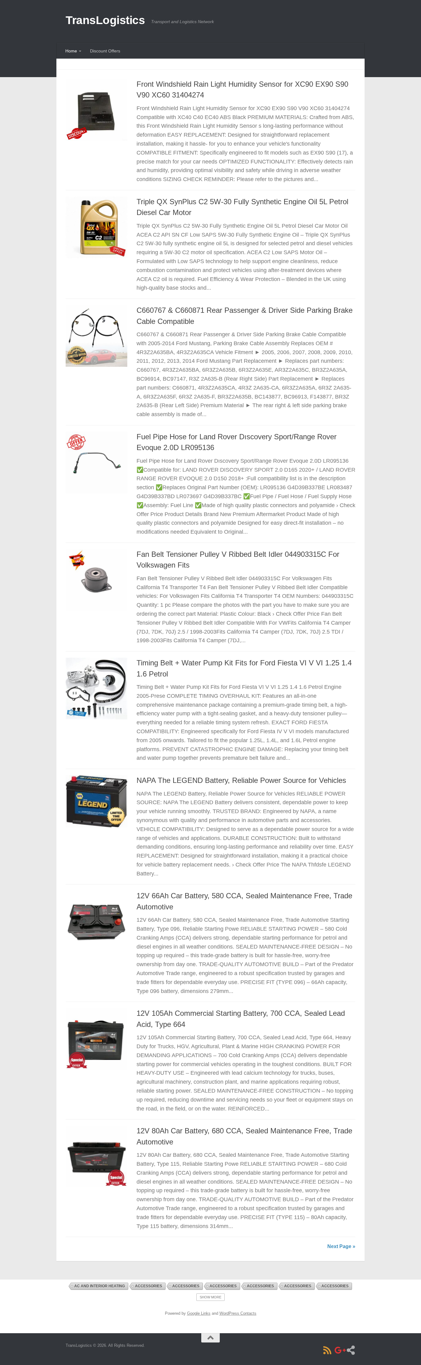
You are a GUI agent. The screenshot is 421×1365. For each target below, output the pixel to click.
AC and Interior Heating (99, 1286)
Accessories (148, 1286)
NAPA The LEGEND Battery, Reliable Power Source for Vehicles (241, 780)
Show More (210, 1297)
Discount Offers (105, 50)
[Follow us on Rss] (327, 1350)
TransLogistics (105, 20)
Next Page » (341, 1246)
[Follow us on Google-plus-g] (339, 1350)
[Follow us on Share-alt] (350, 1350)
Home (71, 50)
